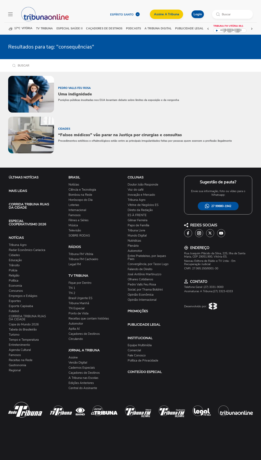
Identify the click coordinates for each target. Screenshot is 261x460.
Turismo (14, 334)
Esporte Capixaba (21, 306)
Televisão (75, 230)
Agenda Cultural (20, 350)
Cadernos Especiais (82, 367)
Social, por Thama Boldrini (145, 289)
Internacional (77, 210)
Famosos (15, 355)
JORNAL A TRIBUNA (84, 350)
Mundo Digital (137, 235)
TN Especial (76, 308)
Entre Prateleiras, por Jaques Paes (147, 257)
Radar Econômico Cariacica (27, 250)
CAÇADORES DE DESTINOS (104, 28)
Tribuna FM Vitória (81, 254)
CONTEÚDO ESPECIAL (145, 372)
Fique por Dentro (80, 282)
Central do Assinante (83, 388)
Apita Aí (74, 328)
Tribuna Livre (136, 230)
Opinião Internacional (142, 299)
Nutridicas (134, 240)
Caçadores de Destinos (84, 333)
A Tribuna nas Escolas (83, 377)
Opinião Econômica (141, 294)
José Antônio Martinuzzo (144, 274)
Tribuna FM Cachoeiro (83, 259)
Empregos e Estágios (23, 295)
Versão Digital (78, 362)
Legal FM (75, 264)
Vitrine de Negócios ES (143, 205)
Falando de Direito (140, 269)
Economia (15, 285)
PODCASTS (133, 28)
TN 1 (72, 288)
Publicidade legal (189, 28)
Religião (14, 275)
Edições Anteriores (81, 383)
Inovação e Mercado (141, 194)
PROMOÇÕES (138, 311)
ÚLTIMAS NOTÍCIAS (24, 177)
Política (13, 280)
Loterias (74, 205)
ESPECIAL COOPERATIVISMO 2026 (27, 223)
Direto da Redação (140, 210)
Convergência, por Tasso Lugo (148, 264)
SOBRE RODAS (79, 235)
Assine (73, 357)
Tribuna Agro (18, 245)
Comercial (134, 350)
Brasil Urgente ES (80, 298)
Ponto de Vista (78, 313)
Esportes (15, 301)
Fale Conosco (137, 355)
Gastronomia (17, 365)
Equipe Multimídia (140, 345)
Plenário (133, 245)
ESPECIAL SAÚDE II (69, 28)
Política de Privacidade (143, 360)
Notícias (74, 184)
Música (73, 225)
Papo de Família (138, 225)
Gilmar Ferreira (137, 220)
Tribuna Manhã (79, 303)
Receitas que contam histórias (89, 318)
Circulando (76, 339)
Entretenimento (19, 344)
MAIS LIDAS (18, 191)
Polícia (13, 270)
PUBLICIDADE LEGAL (144, 324)
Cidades (14, 255)
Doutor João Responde (143, 184)
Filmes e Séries (78, 220)
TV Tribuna (44, 28)
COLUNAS (136, 177)
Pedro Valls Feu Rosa (142, 284)
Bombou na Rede (80, 194)
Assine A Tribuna (166, 14)
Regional (15, 370)
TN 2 (72, 293)
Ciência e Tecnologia (82, 189)
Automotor (76, 323)
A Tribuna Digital (158, 28)
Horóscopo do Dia (81, 199)
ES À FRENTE (137, 215)
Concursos (16, 290)
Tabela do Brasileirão (23, 329)
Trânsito (14, 265)
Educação (15, 260)
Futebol (14, 311)
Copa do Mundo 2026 (24, 324)
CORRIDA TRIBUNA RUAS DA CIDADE (29, 206)
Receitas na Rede (20, 360)
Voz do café (136, 189)
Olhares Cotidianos (140, 279)
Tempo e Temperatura (24, 339)
